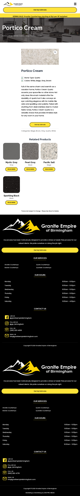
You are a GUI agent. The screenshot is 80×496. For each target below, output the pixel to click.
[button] (55, 52)
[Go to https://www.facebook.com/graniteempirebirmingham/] (41, 317)
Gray (27, 36)
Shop (10, 36)
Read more (11, 169)
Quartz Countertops (43, 265)
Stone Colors (19, 36)
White (53, 131)
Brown (38, 131)
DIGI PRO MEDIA (49, 493)
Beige (33, 131)
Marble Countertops (11, 268)
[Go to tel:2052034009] (41, 330)
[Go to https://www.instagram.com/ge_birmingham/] (41, 324)
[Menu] (76, 4)
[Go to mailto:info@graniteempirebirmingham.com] (41, 336)
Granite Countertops (12, 265)
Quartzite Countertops (43, 268)
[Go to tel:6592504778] (41, 473)
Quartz (48, 131)
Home (4, 36)
